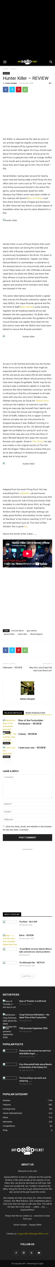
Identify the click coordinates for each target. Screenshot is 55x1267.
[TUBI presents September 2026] (10, 1033)
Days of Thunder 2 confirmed (32, 1001)
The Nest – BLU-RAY (28, 922)
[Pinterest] (18, 89)
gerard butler (9, 634)
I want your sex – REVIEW (32, 747)
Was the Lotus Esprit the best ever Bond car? (40, 669)
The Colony (38, 441)
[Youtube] (39, 1253)
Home (5, 69)
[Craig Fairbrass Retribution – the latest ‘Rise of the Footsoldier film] (10, 1020)
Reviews (13, 69)
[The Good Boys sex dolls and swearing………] (10, 1081)
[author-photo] (27, 695)
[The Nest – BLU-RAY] (10, 925)
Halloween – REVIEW (12, 667)
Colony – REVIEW (27, 734)
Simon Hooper (11, 83)
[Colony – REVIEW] (10, 738)
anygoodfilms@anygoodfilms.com (33, 1233)
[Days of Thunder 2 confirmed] (10, 1005)
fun (25, 526)
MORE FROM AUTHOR (35, 713)
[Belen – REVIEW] (10, 940)
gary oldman (32, 631)
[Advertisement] (27, 29)
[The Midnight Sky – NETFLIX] (10, 966)
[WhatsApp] (25, 89)
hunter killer (22, 634)
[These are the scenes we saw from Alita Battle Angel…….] (10, 1054)
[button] (4, 62)
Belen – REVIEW (26, 935)
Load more (26, 976)
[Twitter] (12, 89)
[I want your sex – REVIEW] (10, 752)
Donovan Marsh (17, 631)
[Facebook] (5, 89)
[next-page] (9, 761)
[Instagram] (24, 1253)
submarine (24, 493)
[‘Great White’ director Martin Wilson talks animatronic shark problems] (10, 952)
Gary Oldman (27, 307)
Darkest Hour (42, 400)
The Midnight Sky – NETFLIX (32, 962)
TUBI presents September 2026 (33, 1028)
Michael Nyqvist (36, 634)
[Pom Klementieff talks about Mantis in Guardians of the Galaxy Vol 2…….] (10, 1068)
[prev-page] (4, 761)
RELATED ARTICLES (13, 713)
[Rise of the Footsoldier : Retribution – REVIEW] (10, 726)
